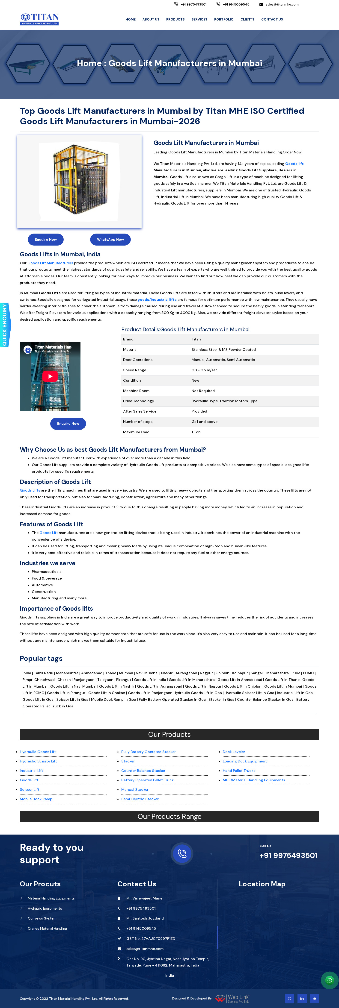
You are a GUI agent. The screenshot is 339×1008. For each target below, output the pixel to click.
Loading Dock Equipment (245, 761)
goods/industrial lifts (157, 299)
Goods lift (294, 163)
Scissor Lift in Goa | (73, 699)
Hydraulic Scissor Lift (38, 761)
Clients (247, 19)
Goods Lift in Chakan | (108, 692)
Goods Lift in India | (151, 679)
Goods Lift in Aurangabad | (161, 686)
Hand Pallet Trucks (239, 770)
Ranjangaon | (85, 679)
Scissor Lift (29, 789)
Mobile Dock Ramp (36, 799)
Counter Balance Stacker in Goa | (266, 699)
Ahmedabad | (93, 673)
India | (28, 673)
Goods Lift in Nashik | (118, 686)
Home (131, 19)
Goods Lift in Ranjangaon (150, 692)
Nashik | (168, 673)
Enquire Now (46, 239)
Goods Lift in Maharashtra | (193, 679)
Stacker (128, 761)
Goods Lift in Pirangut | (67, 692)
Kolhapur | (241, 673)
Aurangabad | (187, 673)
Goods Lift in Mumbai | (284, 686)
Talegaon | (106, 679)
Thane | (112, 673)
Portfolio (224, 19)
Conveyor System (41, 918)
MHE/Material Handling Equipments (254, 780)
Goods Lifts (30, 490)
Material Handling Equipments (51, 898)
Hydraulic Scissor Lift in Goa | (250, 692)
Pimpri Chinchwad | (40, 679)
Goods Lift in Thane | (283, 679)
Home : (91, 63)
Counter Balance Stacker (143, 770)
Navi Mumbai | (148, 673)
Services (199, 19)
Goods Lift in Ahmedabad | (241, 679)
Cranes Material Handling (47, 928)
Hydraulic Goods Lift (38, 751)
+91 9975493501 (289, 855)
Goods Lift (48, 532)
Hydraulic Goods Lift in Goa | (198, 692)
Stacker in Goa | (222, 699)
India (169, 975)
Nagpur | (208, 673)
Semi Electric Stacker (140, 799)
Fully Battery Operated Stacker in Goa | (173, 699)
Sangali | (258, 673)
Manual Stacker (135, 789)
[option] (79, 181)
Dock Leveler (234, 751)
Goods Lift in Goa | (39, 699)
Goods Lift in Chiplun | (244, 686)
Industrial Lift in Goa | (296, 692)
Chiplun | (224, 673)
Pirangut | (125, 679)
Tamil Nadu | (45, 673)
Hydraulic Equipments (44, 908)
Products (175, 19)
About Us (151, 19)
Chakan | (65, 679)
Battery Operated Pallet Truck (147, 780)
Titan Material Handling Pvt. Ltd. (73, 998)
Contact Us (272, 19)
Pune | (297, 673)
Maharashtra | (68, 673)
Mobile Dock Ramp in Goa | (114, 699)
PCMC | (309, 673)
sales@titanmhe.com (282, 4)
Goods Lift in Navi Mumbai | (74, 686)
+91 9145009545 (141, 928)
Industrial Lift (31, 770)
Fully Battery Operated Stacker (148, 751)
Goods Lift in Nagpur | (204, 686)
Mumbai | (127, 673)
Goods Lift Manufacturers (50, 263)
